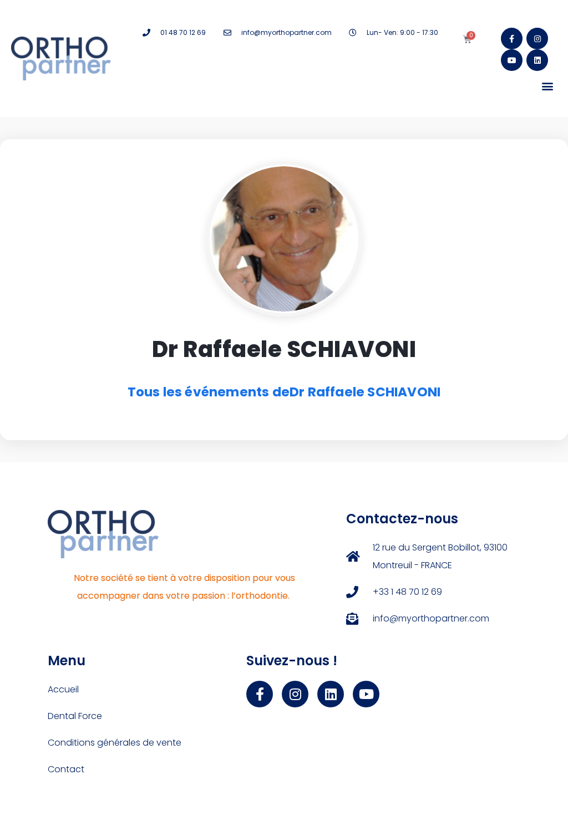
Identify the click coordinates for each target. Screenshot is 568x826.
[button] (548, 86)
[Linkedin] (537, 60)
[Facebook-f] (512, 38)
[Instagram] (537, 38)
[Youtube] (512, 60)
